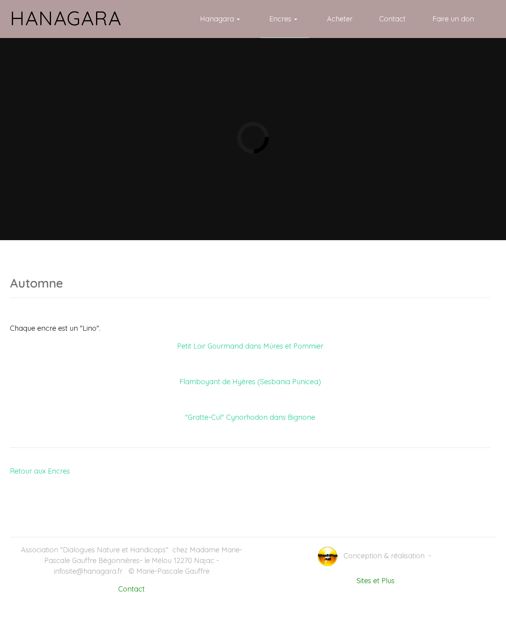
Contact (131, 588)
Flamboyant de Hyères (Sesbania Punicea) (250, 381)
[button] (221, 19)
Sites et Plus (376, 580)
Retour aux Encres (40, 471)
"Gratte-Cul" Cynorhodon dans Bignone (250, 417)
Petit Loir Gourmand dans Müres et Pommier (250, 346)
